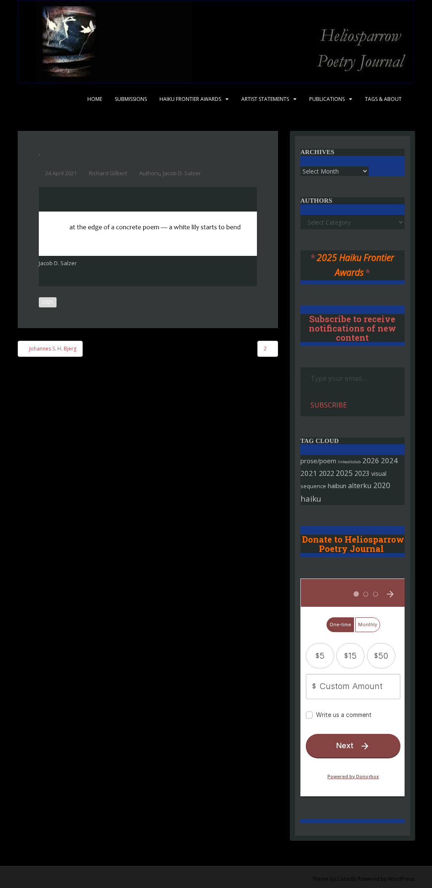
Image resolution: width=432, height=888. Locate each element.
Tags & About (383, 99)
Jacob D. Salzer (182, 173)
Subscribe (328, 405)
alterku (360, 485)
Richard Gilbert (108, 173)
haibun (337, 485)
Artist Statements (265, 99)
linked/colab (349, 461)
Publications (327, 99)
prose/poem (318, 460)
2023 (362, 473)
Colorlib (346, 879)
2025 (344, 473)
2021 (48, 302)
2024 (389, 460)
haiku (310, 498)
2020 (381, 485)
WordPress (401, 879)
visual (378, 474)
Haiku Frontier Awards (190, 99)
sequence (313, 486)
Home (94, 99)
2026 (370, 460)
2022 (326, 473)
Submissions (131, 99)
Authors (149, 173)
